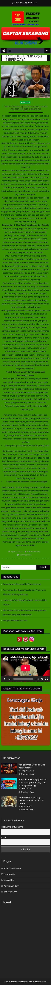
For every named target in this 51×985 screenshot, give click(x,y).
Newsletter (9, 880)
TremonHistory (33, 551)
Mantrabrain (40, 981)
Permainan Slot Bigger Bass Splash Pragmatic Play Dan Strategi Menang (24, 592)
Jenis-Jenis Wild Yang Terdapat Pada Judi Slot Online (25, 602)
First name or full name (12, 827)
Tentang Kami (10, 891)
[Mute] (42, 679)
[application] (25, 668)
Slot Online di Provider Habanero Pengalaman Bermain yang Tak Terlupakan (24, 612)
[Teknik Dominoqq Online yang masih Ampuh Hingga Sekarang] (25, 81)
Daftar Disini (9, 874)
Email (3, 837)
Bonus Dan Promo (12, 868)
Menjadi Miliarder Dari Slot (15, 620)
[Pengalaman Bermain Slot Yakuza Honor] (9, 768)
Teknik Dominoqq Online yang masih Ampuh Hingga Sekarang (25, 108)
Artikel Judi (25, 102)
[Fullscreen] (46, 679)
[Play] (4, 679)
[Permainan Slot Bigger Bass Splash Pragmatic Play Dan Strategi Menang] (9, 783)
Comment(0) (25, 555)
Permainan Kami (11, 886)
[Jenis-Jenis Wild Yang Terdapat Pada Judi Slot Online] (9, 801)
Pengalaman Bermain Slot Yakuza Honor (22, 584)
